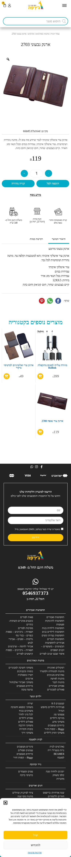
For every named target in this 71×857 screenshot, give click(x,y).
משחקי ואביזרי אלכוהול (21, 682)
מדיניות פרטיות (35, 852)
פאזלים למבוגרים (55, 689)
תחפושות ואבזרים (55, 617)
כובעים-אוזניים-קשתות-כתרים (21, 622)
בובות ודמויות (26, 729)
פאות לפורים (26, 617)
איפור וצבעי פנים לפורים (52, 653)
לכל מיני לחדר (26, 714)
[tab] (58, 239)
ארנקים (31, 34)
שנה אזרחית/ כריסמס (53, 792)
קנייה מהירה (18, 183)
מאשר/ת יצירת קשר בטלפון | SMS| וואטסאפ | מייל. (37, 529)
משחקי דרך (27, 732)
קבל (35, 835)
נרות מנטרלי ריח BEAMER (56, 752)
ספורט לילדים (26, 718)
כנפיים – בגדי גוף (24, 635)
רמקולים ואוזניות (55, 667)
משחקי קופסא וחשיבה (22, 707)
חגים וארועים (35, 785)
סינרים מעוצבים (25, 746)
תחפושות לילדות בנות (53, 628)
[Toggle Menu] (64, 5)
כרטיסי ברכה (26, 775)
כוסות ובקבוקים (25, 671)
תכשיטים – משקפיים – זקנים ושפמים (52, 648)
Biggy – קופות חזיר (54, 729)
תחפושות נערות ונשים (53, 635)
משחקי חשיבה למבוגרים (21, 667)
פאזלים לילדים (25, 721)
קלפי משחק (58, 775)
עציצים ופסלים (25, 750)
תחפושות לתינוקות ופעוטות (54, 622)
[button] (5, 803)
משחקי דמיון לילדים (54, 732)
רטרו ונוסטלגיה (25, 675)
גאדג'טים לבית (57, 746)
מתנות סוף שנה (25, 796)
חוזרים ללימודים (56, 796)
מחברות (60, 778)
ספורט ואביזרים (56, 686)
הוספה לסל (53, 183)
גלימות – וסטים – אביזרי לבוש (21, 641)
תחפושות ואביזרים (35, 610)
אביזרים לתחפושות (54, 642)
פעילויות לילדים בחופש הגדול (52, 709)
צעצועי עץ (59, 714)
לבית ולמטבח (35, 739)
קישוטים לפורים (25, 653)
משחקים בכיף (26, 710)
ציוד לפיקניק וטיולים (22, 792)
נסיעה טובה (27, 689)
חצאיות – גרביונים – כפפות (19, 631)
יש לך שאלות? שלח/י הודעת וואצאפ (35, 589)
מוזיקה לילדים (57, 718)
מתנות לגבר (58, 682)
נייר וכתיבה (35, 764)
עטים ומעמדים (25, 771)
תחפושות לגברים (55, 639)
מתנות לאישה (57, 678)
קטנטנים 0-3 (58, 703)
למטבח (60, 757)
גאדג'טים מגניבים (55, 675)
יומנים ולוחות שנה (55, 771)
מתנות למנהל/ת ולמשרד (52, 671)
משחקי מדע (58, 721)
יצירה (30, 703)
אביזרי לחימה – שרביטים (20, 646)
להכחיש (35, 845)
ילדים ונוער (35, 696)
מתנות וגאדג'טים (42, 34)
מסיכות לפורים (25, 628)
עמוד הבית (55, 34)
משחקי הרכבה (26, 725)
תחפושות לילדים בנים (53, 631)
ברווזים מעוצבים (25, 686)
